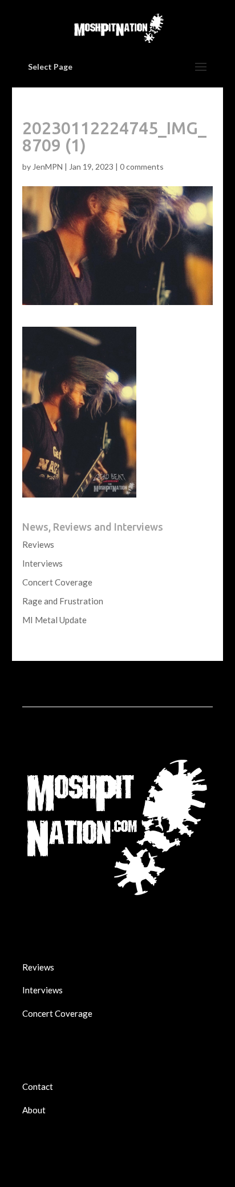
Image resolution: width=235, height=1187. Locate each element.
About (34, 1110)
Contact (37, 1086)
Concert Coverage (57, 582)
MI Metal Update (54, 620)
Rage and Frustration (62, 601)
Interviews (42, 563)
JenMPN (48, 166)
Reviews (38, 544)
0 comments (142, 166)
